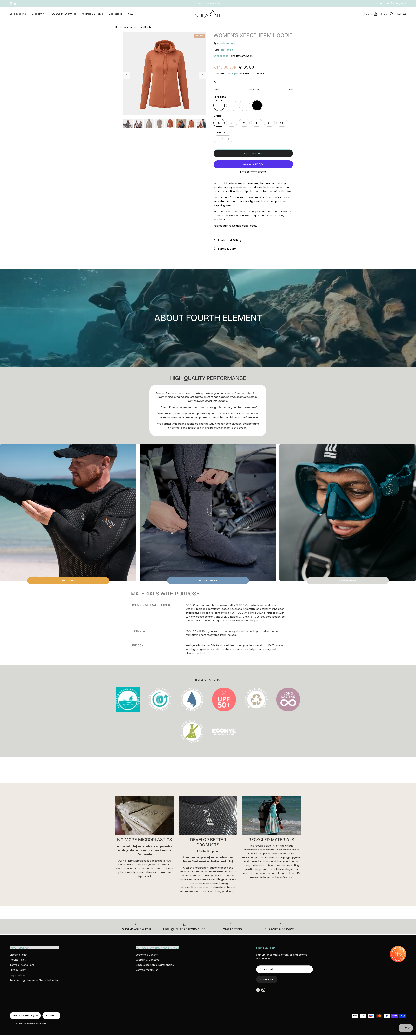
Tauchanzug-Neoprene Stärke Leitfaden (34, 980)
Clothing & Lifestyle (92, 14)
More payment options (253, 172)
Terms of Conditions (22, 965)
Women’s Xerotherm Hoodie (137, 27)
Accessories (115, 14)
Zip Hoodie (227, 49)
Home (118, 27)
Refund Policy (18, 959)
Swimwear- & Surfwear (64, 14)
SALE (130, 14)
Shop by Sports (18, 14)
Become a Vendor (147, 954)
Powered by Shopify (36, 1023)
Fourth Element (226, 43)
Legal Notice (17, 975)
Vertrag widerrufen (147, 970)
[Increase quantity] (229, 139)
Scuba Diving (39, 14)
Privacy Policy (18, 970)
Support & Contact (147, 959)
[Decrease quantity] (216, 139)
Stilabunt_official (220, 3)
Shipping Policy (18, 954)
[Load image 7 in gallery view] (164, 73)
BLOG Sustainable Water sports (155, 965)
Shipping (234, 73)
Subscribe (266, 979)
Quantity (219, 132)
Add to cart (253, 153)
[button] (221, 56)
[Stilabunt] (208, 14)
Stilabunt (21, 1023)
